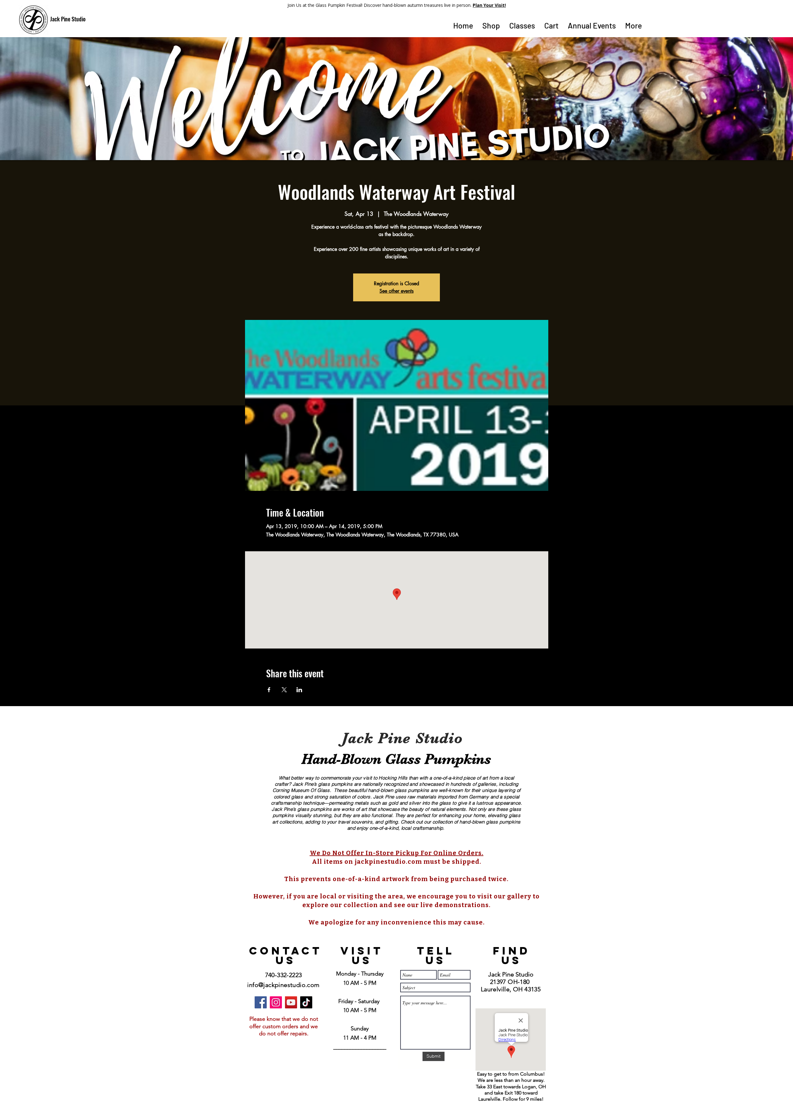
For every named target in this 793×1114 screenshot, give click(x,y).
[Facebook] (261, 1002)
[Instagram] (276, 1002)
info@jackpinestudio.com (283, 985)
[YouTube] (291, 1002)
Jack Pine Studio (67, 19)
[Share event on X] (284, 689)
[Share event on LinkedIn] (299, 689)
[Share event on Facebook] (269, 689)
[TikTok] (306, 1002)
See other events (396, 291)
